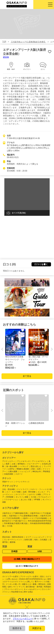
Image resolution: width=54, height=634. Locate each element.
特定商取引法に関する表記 (22, 592)
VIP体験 (37, 499)
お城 (13, 464)
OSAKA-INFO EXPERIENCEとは (32, 579)
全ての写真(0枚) (19, 213)
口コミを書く (41, 264)
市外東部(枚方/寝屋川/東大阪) (16, 523)
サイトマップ (18, 587)
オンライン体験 (22, 497)
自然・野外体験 (29, 492)
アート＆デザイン (39, 461)
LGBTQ (11, 469)
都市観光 (21, 464)
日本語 (14, 551)
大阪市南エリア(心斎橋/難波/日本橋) (23, 516)
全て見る (27, 376)
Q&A (9, 587)
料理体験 (10, 497)
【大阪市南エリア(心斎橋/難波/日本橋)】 (28, 42)
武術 (33, 469)
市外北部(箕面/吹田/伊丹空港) (39, 521)
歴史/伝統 (6, 537)
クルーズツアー (33, 464)
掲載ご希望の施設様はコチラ (28, 559)
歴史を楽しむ (36, 466)
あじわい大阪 (26, 499)
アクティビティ (8, 461)
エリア (28, 537)
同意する (36, 628)
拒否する (17, 628)
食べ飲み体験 (11, 466)
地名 (36, 540)
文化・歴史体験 (8, 489)
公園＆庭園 (12, 471)
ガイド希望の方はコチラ (28, 566)
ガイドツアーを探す (10, 576)
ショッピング (24, 471)
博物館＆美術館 (22, 469)
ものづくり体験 (34, 494)
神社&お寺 (36, 471)
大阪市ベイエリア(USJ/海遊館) (34, 518)
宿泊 (42, 576)
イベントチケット (22, 482)
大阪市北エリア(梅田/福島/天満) (15, 513)
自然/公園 (28, 540)
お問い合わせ (11, 579)
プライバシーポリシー (13, 589)
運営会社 (41, 584)
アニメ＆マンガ (23, 461)
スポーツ (18, 474)
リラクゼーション (11, 499)
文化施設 (43, 540)
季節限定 (46, 471)
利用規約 (47, 587)
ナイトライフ (22, 489)
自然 (39, 469)
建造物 (6, 57)
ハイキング (23, 466)
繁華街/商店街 (17, 537)
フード (49, 537)
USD (40, 551)
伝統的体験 (8, 474)
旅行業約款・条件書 (34, 587)
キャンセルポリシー (32, 589)
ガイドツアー (20, 494)
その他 (33, 497)
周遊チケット (7, 482)
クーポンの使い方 (13, 584)
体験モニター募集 (29, 584)
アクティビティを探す (29, 576)
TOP (4, 42)
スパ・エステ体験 (13, 492)
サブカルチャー (44, 497)
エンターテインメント (13, 540)
